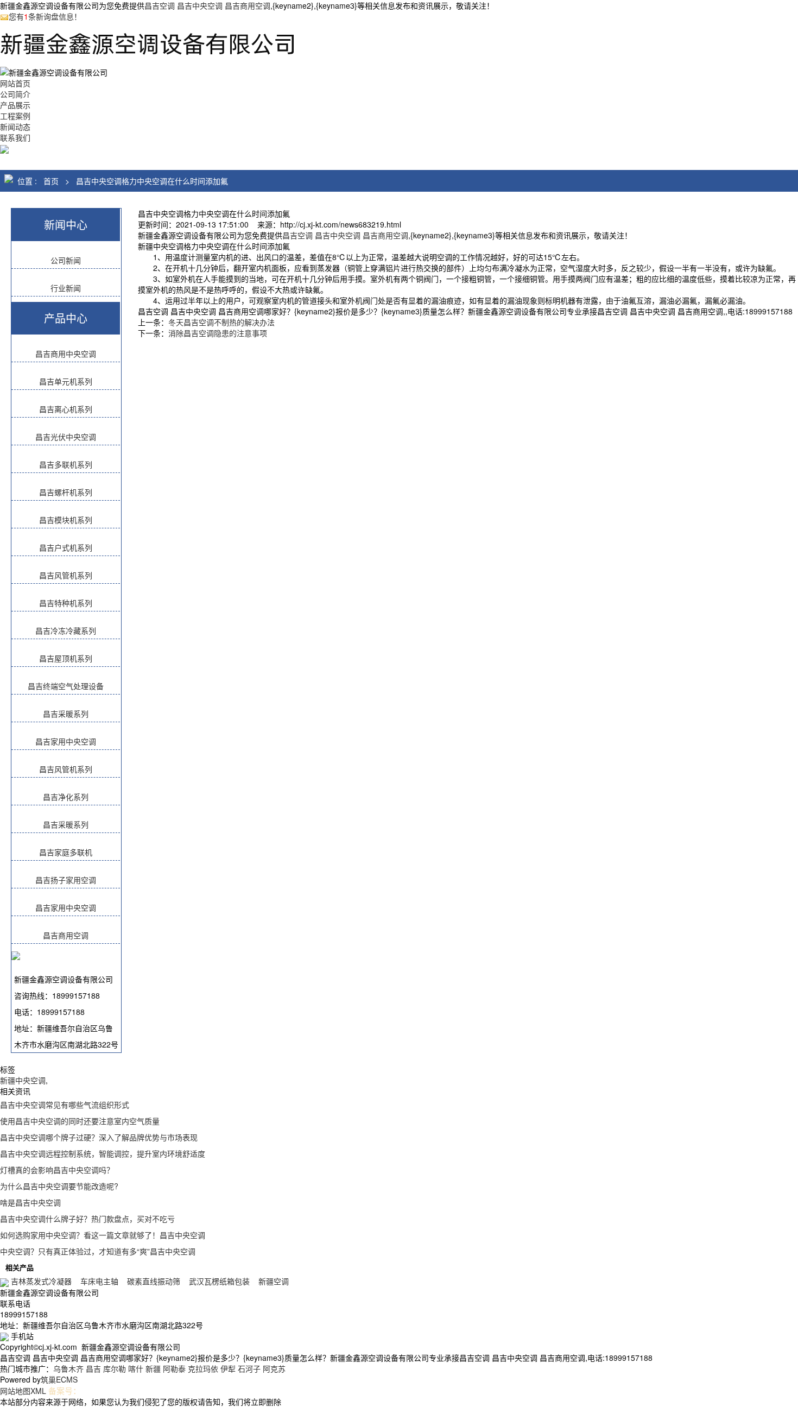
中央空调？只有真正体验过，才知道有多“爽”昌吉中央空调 (97, 1251)
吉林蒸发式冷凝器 (41, 1281)
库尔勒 (114, 1368)
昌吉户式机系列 (65, 547)
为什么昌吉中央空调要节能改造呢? (59, 1186)
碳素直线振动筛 (153, 1281)
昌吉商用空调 (65, 935)
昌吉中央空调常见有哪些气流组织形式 (64, 1104)
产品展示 (15, 104)
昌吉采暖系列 (65, 713)
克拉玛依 (203, 1368)
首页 (51, 180)
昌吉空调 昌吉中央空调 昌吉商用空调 (207, 5)
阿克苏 (274, 1368)
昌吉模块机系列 (65, 519)
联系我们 (15, 137)
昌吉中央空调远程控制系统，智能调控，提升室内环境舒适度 (102, 1153)
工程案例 (15, 115)
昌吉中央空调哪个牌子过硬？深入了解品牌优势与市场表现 (99, 1137)
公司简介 (15, 94)
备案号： (64, 1390)
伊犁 (228, 1368)
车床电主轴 (99, 1281)
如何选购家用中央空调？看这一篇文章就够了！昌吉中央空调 (102, 1234)
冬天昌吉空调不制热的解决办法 (221, 322)
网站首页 (15, 83)
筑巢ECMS (59, 1379)
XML (38, 1390)
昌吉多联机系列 (65, 464)
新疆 (153, 1368)
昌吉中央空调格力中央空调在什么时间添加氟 (152, 180)
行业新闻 (65, 287)
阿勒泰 (174, 1368)
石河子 (249, 1368)
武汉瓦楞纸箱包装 (219, 1281)
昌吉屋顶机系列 (65, 658)
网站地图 (15, 1390)
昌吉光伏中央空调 (65, 436)
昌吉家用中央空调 (65, 741)
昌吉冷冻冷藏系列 (65, 630)
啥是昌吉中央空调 (30, 1202)
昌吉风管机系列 (65, 575)
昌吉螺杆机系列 (65, 492)
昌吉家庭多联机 (65, 852)
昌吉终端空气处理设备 (66, 685)
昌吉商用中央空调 (65, 353)
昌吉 (93, 1368)
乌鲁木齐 (68, 1368)
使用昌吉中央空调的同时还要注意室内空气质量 (80, 1120)
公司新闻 (65, 260)
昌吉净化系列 (65, 796)
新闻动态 (15, 126)
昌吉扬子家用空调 (65, 879)
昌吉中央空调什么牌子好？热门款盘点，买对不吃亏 (87, 1218)
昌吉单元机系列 (65, 381)
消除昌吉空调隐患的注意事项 (217, 332)
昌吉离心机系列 (65, 408)
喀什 (135, 1368)
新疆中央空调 (23, 1080)
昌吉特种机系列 (65, 602)
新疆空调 (273, 1281)
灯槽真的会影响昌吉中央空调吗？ (57, 1169)
